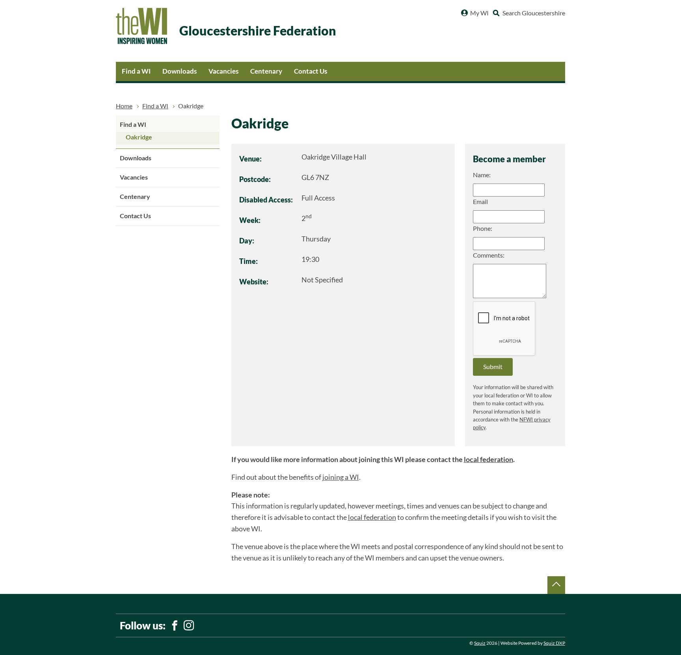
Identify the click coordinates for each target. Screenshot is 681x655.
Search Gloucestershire (533, 13)
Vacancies (223, 71)
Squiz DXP (554, 643)
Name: (482, 174)
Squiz (480, 643)
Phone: (482, 228)
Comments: (488, 255)
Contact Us (310, 71)
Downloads (179, 71)
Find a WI (136, 71)
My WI (479, 13)
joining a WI (340, 477)
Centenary (266, 71)
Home (124, 105)
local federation (488, 459)
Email (480, 201)
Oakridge (139, 137)
